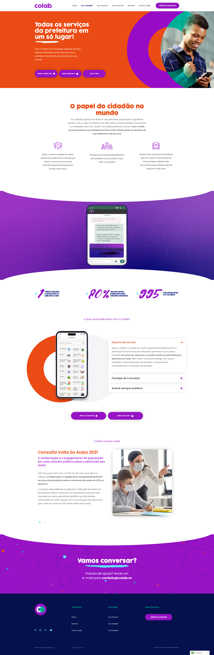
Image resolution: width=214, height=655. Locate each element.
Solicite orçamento (167, 5)
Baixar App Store (68, 74)
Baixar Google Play (44, 74)
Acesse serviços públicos (127, 388)
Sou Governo (113, 617)
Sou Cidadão (113, 624)
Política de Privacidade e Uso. (45, 648)
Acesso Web (94, 74)
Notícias (75, 624)
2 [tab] (44, 522)
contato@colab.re (117, 578)
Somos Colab (77, 630)
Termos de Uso (78, 648)
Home (74, 617)
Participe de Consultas (126, 378)
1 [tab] (40, 522)
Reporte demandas (124, 342)
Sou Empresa (113, 630)
